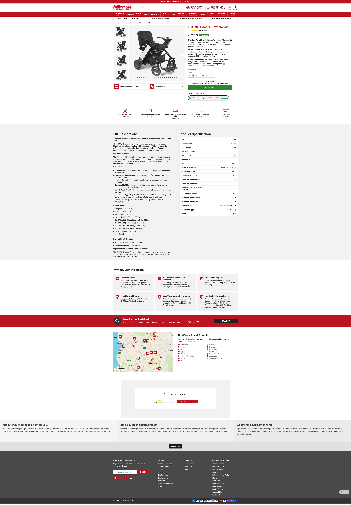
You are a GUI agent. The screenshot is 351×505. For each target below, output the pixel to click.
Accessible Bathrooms (221, 14)
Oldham (184, 354)
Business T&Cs (218, 467)
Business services (164, 467)
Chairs (203, 14)
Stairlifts (171, 14)
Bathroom (130, 14)
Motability (161, 472)
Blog (186, 470)
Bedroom (146, 14)
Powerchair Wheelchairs (193, 14)
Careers (160, 486)
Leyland (183, 351)
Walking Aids (138, 14)
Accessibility (217, 492)
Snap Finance (217, 481)
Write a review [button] (187, 401)
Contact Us (175, 446)
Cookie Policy (217, 489)
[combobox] (157, 8)
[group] (157, 53)
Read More (192, 69)
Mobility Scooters (181, 14)
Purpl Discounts (218, 484)
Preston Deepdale (187, 356)
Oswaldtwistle (214, 354)
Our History (189, 464)
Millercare (119, 500)
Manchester (213, 351)
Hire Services (162, 475)
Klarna (214, 478)
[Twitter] (120, 478)
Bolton (183, 347)
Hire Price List (162, 478)
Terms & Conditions (219, 464)
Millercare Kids (210, 14)
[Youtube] (131, 478)
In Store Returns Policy (166, 484)
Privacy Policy (217, 486)
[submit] (171, 8)
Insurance (161, 481)
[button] (235, 7)
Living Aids (164, 14)
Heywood (213, 349)
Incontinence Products (119, 14)
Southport (213, 356)
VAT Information (163, 470)
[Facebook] (115, 478)
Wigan (183, 361)
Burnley (212, 347)
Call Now (226, 321)
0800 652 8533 (198, 322)
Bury (182, 349)
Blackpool (213, 345)
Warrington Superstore (218, 358)
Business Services (232, 14)
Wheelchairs (155, 14)
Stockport (184, 358)
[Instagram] (126, 478)
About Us (188, 467)
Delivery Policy (217, 470)
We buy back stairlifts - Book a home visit (175, 1)
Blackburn (184, 345)
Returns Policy (217, 472)
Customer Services (164, 464)
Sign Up (143, 472)
